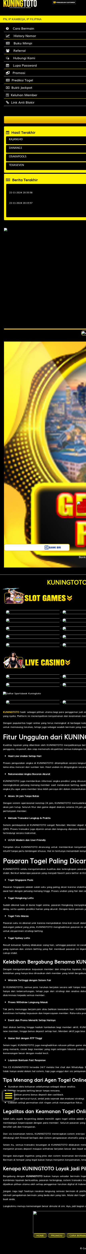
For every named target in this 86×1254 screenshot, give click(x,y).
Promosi (56, 1235)
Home (40, 1235)
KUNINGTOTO (11, 712)
